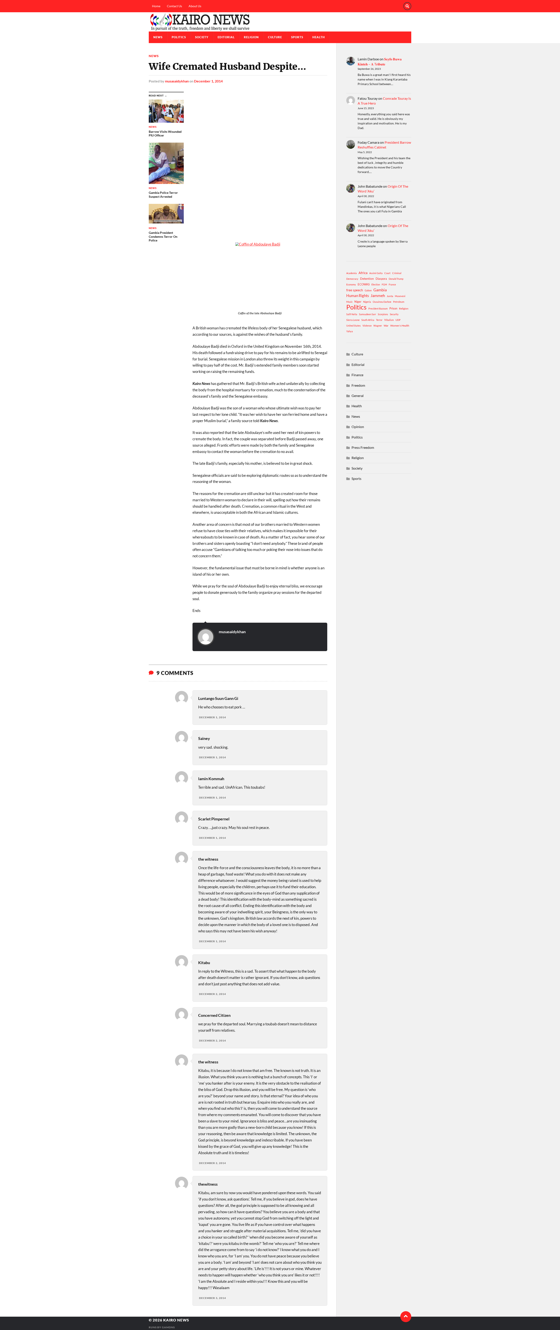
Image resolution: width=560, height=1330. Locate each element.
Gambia (380, 289)
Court (387, 273)
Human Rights (357, 295)
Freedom (358, 385)
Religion (251, 37)
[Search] (407, 6)
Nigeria (367, 301)
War (386, 325)
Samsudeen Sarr (367, 314)
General (358, 395)
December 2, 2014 (212, 994)
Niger (357, 301)
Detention (367, 278)
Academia (351, 273)
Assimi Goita (376, 273)
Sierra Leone (353, 319)
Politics (179, 37)
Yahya (349, 331)
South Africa (367, 319)
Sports (297, 37)
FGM (384, 284)
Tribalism (389, 319)
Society (201, 37)
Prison (393, 308)
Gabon (368, 290)
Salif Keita (351, 314)
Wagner (377, 325)
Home (156, 6)
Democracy (352, 278)
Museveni (400, 296)
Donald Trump (396, 278)
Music (349, 301)
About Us (195, 6)
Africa (363, 273)
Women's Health (399, 325)
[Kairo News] (280, 21)
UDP (398, 319)
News (158, 37)
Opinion (358, 427)
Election (375, 284)
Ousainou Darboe (382, 301)
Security (394, 314)
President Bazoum (378, 308)
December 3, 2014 (212, 1298)
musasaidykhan (177, 81)
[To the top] (405, 1316)
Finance (357, 375)
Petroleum (398, 301)
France (392, 284)
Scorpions (383, 314)
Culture (275, 37)
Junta (390, 296)
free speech (354, 290)
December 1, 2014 (208, 81)
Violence (367, 325)
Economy (351, 284)
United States (353, 325)
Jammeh (378, 295)
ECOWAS (364, 284)
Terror (379, 319)
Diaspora (381, 278)
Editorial (226, 37)
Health (318, 37)
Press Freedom (363, 447)
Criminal (396, 273)
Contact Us (174, 6)
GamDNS (168, 1327)
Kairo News (176, 1320)
